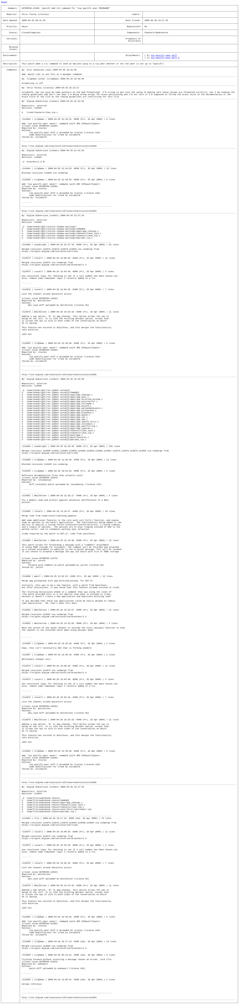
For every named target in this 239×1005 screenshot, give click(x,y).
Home (4, 2)
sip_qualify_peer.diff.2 (165, 58)
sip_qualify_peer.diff (164, 55)
